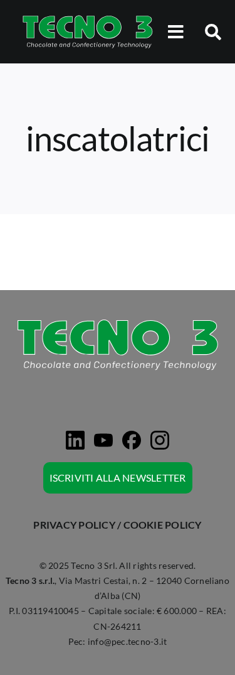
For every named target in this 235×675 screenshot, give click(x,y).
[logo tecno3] (87, 17)
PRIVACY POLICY (74, 525)
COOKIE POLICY (162, 525)
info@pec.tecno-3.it (127, 641)
